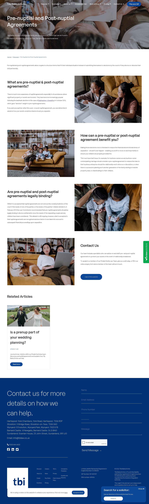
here (66, 492)
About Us (67, 4)
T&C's (54, 469)
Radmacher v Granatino (46, 100)
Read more (16, 364)
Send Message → (92, 450)
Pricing (106, 4)
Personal (44, 4)
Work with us (94, 4)
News (46, 473)
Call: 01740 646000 (91, 277)
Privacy (55, 473)
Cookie (38, 478)
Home (9, 57)
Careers (47, 469)
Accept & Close (78, 492)
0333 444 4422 (14, 444)
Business (55, 4)
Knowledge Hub (81, 4)
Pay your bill (134, 4)
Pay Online (47, 478)
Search (113, 498)
